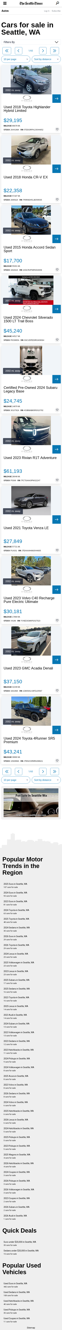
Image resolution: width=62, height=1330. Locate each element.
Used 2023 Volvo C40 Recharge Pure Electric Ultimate (29, 600)
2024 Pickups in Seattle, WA (17, 1060)
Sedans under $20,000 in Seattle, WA (21, 1252)
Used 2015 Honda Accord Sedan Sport (30, 249)
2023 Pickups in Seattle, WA (17, 1147)
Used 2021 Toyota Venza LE (26, 528)
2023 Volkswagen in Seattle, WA (19, 1034)
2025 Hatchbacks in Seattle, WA (19, 1112)
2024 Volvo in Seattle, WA (16, 1104)
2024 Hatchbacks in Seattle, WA (19, 1130)
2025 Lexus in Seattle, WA (16, 1008)
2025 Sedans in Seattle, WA (17, 990)
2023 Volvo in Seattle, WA (16, 1086)
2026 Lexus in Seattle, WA (16, 1121)
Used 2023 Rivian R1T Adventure (30, 458)
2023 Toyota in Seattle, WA (16, 999)
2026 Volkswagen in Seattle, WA (19, 1191)
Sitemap (31, 1328)
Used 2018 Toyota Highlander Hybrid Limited (27, 108)
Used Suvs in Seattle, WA (15, 1285)
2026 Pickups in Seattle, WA (17, 1182)
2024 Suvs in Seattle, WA (15, 894)
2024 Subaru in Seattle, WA (16, 1025)
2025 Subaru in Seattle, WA (16, 981)
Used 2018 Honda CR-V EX (26, 177)
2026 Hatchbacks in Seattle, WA (19, 1165)
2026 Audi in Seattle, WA (15, 1217)
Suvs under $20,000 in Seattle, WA (20, 1243)
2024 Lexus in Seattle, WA (16, 955)
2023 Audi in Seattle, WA (15, 1016)
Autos (5, 10)
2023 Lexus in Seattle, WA (16, 973)
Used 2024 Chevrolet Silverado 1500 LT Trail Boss (28, 319)
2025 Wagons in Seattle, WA (17, 1156)
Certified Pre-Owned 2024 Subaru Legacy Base (30, 389)
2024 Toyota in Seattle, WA (16, 912)
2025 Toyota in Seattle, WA (16, 920)
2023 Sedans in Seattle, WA (17, 1042)
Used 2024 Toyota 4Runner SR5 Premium (29, 740)
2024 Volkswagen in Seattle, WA (19, 1069)
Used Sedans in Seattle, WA (17, 1294)
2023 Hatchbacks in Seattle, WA (19, 1051)
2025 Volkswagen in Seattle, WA (19, 964)
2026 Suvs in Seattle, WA (15, 938)
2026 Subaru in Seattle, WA (16, 1208)
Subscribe (56, 10)
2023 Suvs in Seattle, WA (15, 903)
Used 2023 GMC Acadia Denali (28, 668)
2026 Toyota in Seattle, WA (16, 946)
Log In (47, 10)
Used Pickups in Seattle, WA (17, 1311)
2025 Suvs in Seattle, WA (15, 885)
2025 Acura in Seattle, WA (16, 1077)
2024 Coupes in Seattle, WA (17, 1173)
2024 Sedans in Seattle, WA (17, 929)
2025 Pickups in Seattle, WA (17, 1139)
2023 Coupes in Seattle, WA (17, 1200)
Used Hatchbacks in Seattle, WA (19, 1302)
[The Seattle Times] (31, 3)
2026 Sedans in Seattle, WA (17, 1095)
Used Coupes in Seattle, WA (17, 1320)
